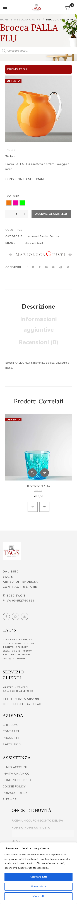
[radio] (8, 202)
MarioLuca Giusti (34, 243)
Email (16, 841)
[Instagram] (15, 616)
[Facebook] (6, 616)
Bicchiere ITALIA (38, 486)
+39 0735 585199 (19, 654)
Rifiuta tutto (38, 896)
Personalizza (38, 886)
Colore (13, 196)
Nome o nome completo (31, 827)
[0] (68, 9)
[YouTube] (24, 616)
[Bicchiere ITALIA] (38, 447)
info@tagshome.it (16, 658)
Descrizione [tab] (38, 306)
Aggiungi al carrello (51, 214)
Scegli (44, 472)
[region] (38, 873)
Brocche (54, 236)
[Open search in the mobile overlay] (38, 50)
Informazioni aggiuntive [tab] (38, 324)
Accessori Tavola (38, 236)
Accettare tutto (38, 877)
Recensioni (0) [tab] (39, 342)
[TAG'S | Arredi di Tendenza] (12, 551)
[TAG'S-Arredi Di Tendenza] (36, 7)
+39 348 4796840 (21, 650)
